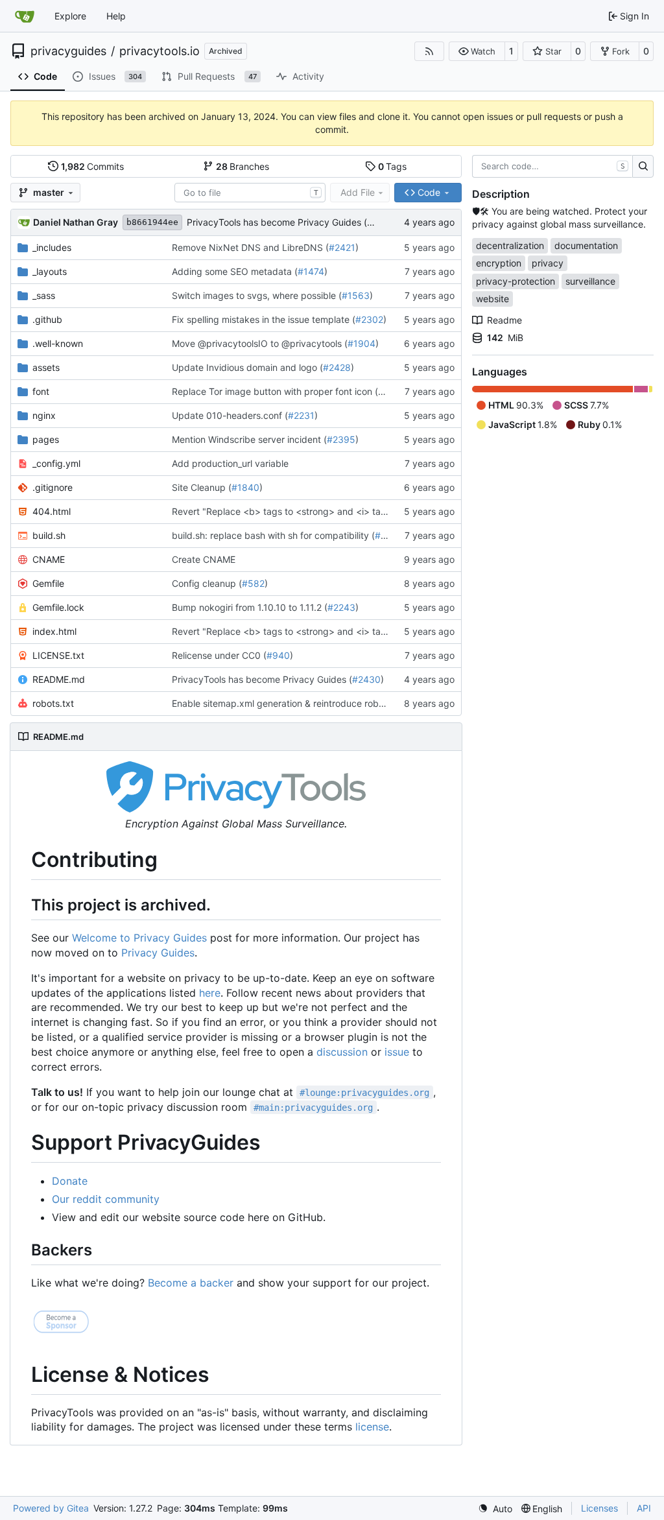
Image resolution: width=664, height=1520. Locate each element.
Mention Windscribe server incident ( (249, 439)
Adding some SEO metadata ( (235, 271)
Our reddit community (106, 1199)
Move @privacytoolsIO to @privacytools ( (260, 343)
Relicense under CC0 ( (219, 655)
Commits (92, 166)
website (492, 298)
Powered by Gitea (51, 1508)
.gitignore (52, 487)
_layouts (49, 271)
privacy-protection (515, 281)
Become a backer (190, 1282)
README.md (58, 679)
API (644, 1508)
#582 (253, 583)
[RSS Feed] (429, 51)
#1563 (356, 295)
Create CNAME (203, 559)
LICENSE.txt (58, 655)
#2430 (366, 679)
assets (46, 367)
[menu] (495, 1508)
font (40, 391)
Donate (70, 1180)
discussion (342, 1051)
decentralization (510, 245)
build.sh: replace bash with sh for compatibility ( (273, 535)
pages (45, 439)
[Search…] (643, 166)
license (372, 1426)
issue (397, 1051)
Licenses (599, 1508)
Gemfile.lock (58, 607)
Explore (70, 15)
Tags (392, 166)
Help (116, 15)
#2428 (337, 367)
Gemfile (48, 583)
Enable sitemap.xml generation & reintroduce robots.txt (289, 703)
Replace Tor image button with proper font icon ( (275, 391)
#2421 (342, 247)
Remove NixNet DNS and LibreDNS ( (250, 247)
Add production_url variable (230, 463)
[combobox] (250, 192)
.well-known (57, 343)
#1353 (389, 535)
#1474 (311, 271)
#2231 (301, 415)
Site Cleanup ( (201, 487)
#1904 (361, 343)
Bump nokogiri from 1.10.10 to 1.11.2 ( (249, 607)
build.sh (48, 535)
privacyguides (68, 51)
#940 (278, 655)
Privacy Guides (158, 952)
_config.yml (56, 463)
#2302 (369, 319)
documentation (586, 245)
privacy (547, 262)
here (209, 992)
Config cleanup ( (207, 583)
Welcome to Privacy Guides (139, 937)
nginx (44, 415)
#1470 (391, 391)
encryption (498, 262)
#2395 (341, 439)
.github (47, 319)
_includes (51, 247)
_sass (43, 295)
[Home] (24, 16)
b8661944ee (152, 222)
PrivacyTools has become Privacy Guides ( (277, 222)
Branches (243, 166)
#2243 (341, 607)
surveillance (590, 281)
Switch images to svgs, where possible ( (257, 295)
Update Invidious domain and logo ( (247, 367)
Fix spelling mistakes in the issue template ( (263, 319)
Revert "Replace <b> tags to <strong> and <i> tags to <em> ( (303, 511)
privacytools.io (159, 51)
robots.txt (53, 703)
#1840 (245, 487)
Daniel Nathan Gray (75, 222)
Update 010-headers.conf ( (230, 415)
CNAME (48, 559)
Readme (504, 320)
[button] (477, 51)
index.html (54, 631)
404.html (51, 511)
